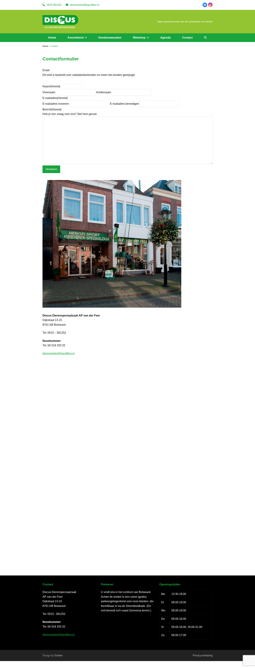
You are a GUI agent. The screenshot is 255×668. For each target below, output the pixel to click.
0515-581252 (54, 4)
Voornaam (48, 92)
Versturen (51, 169)
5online (59, 655)
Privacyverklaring (202, 655)
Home (45, 46)
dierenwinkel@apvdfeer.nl (84, 4)
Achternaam (103, 92)
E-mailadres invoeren (55, 103)
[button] (205, 37)
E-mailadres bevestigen (124, 103)
